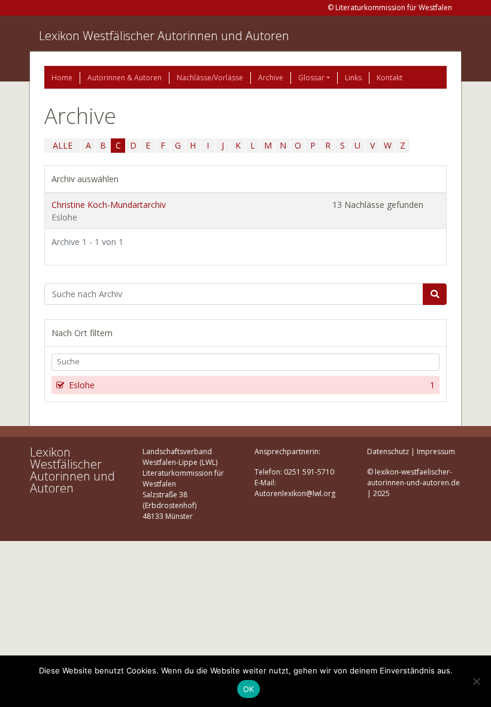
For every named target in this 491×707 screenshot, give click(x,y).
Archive (270, 77)
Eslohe (252, 385)
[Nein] (476, 681)
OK (248, 689)
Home (61, 77)
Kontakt (389, 77)
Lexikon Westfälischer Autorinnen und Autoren (164, 36)
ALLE (62, 145)
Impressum (436, 451)
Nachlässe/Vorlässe (210, 77)
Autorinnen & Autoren (124, 77)
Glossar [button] (311, 77)
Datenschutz (388, 451)
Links (353, 77)
